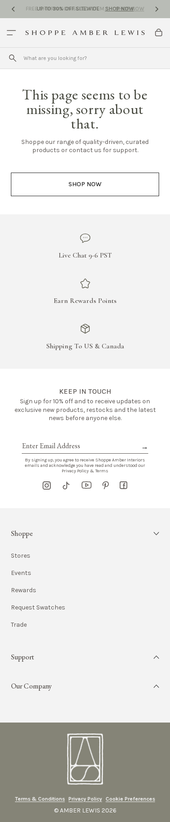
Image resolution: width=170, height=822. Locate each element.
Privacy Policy (85, 799)
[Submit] (12, 58)
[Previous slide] (13, 9)
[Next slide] (156, 9)
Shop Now (119, 8)
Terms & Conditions (40, 799)
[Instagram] (47, 485)
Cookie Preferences (130, 799)
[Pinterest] (105, 485)
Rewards (23, 590)
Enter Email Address (50, 435)
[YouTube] (87, 485)
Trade (19, 625)
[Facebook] (123, 485)
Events (21, 573)
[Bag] (158, 32)
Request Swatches (38, 607)
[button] (85, 533)
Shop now (85, 184)
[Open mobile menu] (11, 32)
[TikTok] (66, 485)
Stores (20, 556)
